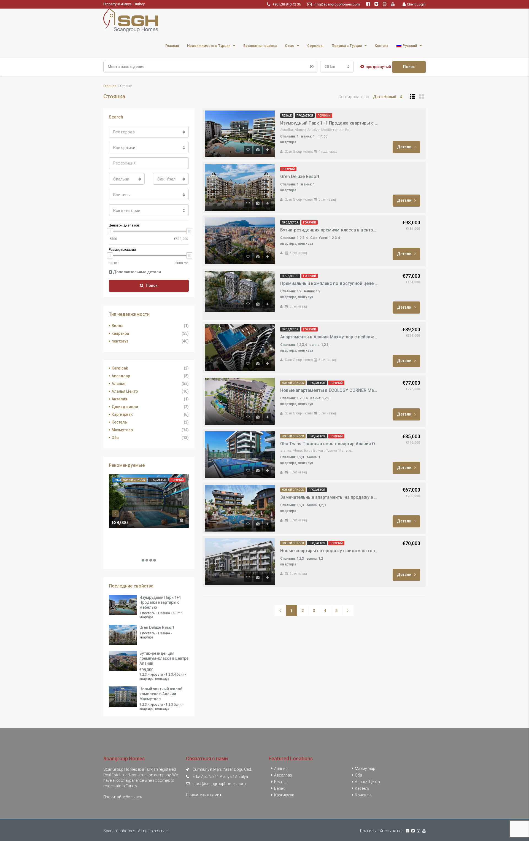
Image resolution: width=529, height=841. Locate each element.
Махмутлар (122, 430)
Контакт (381, 46)
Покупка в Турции (347, 46)
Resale (287, 115)
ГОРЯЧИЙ (324, 115)
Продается (304, 115)
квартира (120, 333)
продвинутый (378, 66)
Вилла (117, 326)
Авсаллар (121, 376)
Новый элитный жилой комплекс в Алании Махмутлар (160, 694)
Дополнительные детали (136, 272)
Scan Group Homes (299, 151)
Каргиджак (122, 414)
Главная (172, 46)
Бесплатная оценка (260, 46)
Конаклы (363, 795)
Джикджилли (125, 407)
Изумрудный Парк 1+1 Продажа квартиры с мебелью (329, 123)
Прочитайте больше (122, 797)
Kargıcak (120, 368)
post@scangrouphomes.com (219, 783)
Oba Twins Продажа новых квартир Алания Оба (329, 443)
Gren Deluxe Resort (299, 176)
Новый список (293, 382)
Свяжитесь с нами (203, 795)
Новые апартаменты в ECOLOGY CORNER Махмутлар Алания (329, 390)
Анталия (119, 399)
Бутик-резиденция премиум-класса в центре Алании (329, 230)
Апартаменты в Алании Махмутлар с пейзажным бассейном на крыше (329, 336)
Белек (279, 788)
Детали (404, 147)
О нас (289, 46)
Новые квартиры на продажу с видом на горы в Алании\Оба (329, 550)
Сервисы (315, 46)
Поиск (409, 66)
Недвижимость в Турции (208, 46)
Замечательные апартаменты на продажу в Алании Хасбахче (329, 497)
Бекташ (281, 782)
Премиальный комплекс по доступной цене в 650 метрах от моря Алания (329, 283)
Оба (115, 437)
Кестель (119, 422)
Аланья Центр (125, 391)
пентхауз (120, 341)
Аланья (118, 383)
